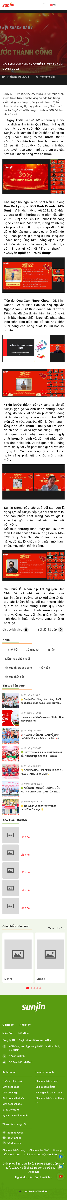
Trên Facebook (15, 1132)
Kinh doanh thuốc (12, 1103)
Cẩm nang (32, 649)
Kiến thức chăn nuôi (17, 658)
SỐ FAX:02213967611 (20, 1062)
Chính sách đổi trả (45, 1086)
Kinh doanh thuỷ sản (13, 1098)
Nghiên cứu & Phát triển (15, 1115)
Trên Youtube (14, 1137)
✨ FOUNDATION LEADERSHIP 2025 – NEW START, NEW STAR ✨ (42, 772)
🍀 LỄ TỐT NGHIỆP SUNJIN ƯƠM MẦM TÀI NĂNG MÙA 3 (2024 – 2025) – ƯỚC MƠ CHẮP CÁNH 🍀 (41, 754)
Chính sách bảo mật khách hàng (42, 1154)
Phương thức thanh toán (48, 1092)
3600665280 (43, 1163)
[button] (27, 988)
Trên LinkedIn (14, 1143)
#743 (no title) (10, 1109)
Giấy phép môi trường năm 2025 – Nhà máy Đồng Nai (42, 719)
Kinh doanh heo (10, 1086)
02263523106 (17, 1056)
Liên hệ (25, 837)
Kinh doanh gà (10, 1092)
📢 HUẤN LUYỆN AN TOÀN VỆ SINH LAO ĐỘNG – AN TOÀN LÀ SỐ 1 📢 (40, 736)
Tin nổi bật (11, 649)
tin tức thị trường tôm (18, 667)
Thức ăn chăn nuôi (12, 1081)
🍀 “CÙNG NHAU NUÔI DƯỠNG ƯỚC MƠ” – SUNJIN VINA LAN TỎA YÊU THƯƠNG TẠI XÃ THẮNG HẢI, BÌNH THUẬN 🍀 (40, 790)
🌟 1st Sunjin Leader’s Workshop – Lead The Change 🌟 (40, 807)
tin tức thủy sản (15, 676)
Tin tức (50, 649)
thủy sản (44, 667)
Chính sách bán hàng (46, 1081)
